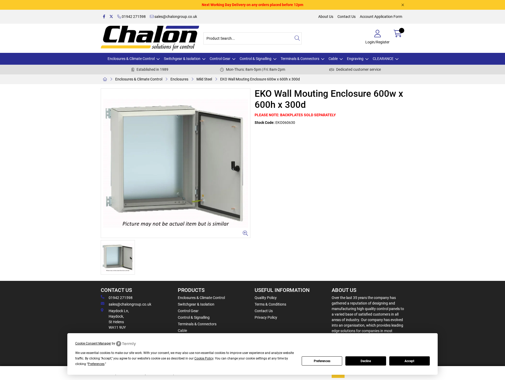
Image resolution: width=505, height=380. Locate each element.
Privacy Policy (266, 317)
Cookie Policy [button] (203, 358)
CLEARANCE (383, 59)
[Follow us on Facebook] (104, 17)
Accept (409, 361)
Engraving (355, 59)
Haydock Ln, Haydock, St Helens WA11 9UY (119, 319)
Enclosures (179, 79)
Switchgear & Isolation (182, 59)
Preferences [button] (96, 364)
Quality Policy (266, 298)
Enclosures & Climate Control (131, 59)
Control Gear (220, 59)
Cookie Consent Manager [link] (93, 343)
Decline (366, 361)
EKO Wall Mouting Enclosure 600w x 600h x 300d (260, 79)
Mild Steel (204, 79)
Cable (333, 59)
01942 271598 (133, 16)
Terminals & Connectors (300, 59)
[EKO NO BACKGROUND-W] (175, 163)
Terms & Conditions (270, 304)
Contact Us (346, 16)
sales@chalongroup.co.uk (175, 16)
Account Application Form (381, 16)
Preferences (322, 361)
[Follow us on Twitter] (111, 17)
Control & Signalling (255, 59)
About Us (325, 16)
